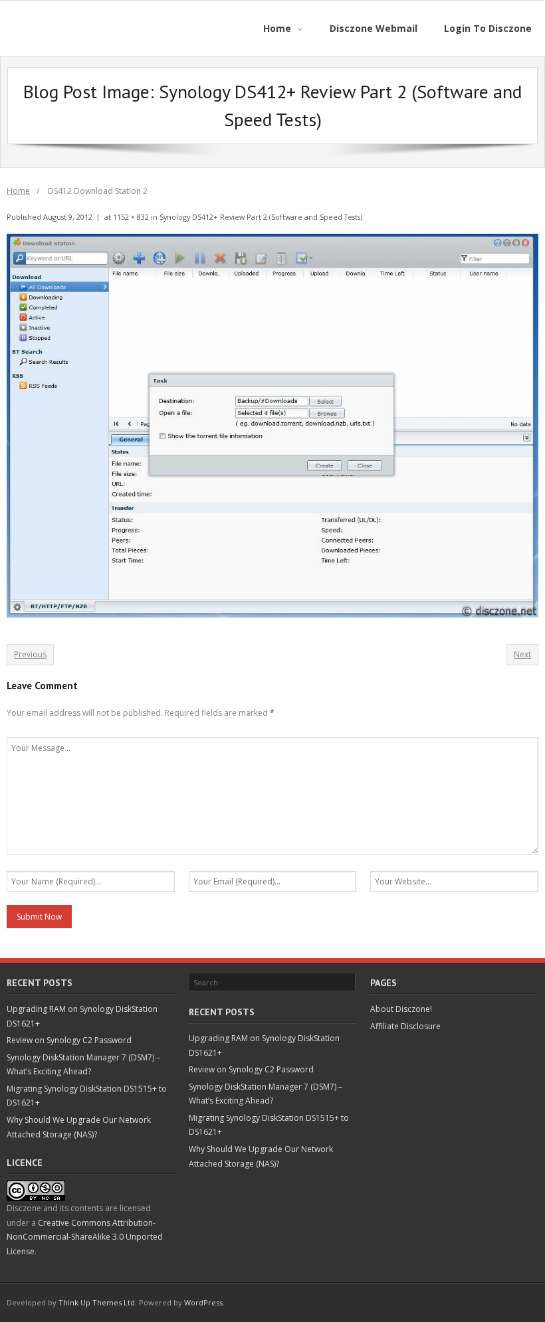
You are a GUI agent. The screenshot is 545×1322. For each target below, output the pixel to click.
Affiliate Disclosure (405, 1026)
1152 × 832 (131, 217)
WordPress (203, 1302)
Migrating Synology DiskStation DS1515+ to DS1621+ (87, 1096)
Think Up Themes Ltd (96, 1302)
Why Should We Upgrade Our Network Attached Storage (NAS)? (79, 1127)
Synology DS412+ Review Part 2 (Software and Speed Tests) (261, 217)
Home (18, 191)
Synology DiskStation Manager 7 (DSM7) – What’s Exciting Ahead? (83, 1065)
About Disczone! (401, 1009)
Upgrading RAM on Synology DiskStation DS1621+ (82, 1016)
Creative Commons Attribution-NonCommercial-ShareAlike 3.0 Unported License (85, 1237)
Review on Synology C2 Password (69, 1040)
